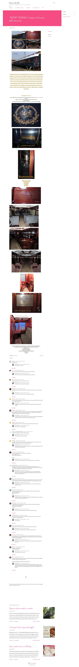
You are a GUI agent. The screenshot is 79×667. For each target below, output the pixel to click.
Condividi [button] (50, 31)
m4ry (13, 370)
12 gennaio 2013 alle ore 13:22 (24, 382)
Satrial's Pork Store (38, 97)
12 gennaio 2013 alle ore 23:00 (24, 482)
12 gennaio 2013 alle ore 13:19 (24, 364)
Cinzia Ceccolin (17, 364)
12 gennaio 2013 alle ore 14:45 (28, 431)
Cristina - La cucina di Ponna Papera (17, 431)
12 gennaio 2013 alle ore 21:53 (18, 489)
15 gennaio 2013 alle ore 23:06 (24, 563)
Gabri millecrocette (15, 465)
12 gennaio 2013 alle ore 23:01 (24, 495)
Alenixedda (14, 388)
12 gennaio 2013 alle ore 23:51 (19, 525)
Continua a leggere (36, 621)
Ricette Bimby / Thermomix (19, 7)
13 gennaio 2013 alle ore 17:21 (24, 550)
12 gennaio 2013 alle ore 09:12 (19, 379)
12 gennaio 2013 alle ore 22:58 (24, 470)
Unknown (13, 440)
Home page (11, 7)
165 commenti (16, 640)
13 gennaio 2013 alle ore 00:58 (18, 534)
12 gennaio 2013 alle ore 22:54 (24, 444)
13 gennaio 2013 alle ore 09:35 (24, 519)
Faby (12, 478)
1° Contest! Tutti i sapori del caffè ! (21, 627)
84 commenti (16, 621)
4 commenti (16, 659)
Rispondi (13, 368)
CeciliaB (13, 422)
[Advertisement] (24, 593)
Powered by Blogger (32, 663)
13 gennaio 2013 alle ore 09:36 (24, 528)
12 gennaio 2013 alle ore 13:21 (24, 373)
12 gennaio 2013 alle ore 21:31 (18, 478)
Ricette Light (28, 7)
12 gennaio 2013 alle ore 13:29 (24, 425)
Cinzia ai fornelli (14, 3)
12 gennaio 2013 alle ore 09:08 (18, 370)
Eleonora (13, 546)
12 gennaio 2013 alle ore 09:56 (20, 388)
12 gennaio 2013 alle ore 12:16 (19, 422)
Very (12, 489)
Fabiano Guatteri (14, 515)
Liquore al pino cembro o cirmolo (21, 608)
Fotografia (49, 36)
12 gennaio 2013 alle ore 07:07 (20, 361)
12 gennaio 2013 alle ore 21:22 (23, 465)
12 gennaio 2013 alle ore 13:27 (24, 415)
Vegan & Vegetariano (36, 7)
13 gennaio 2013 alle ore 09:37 (24, 539)
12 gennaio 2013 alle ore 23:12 (22, 515)
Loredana (13, 361)
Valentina (13, 410)
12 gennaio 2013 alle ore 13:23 (24, 392)
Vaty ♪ (13, 525)
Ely (12, 534)
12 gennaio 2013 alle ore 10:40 (20, 410)
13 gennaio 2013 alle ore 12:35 (20, 546)
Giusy (13, 379)
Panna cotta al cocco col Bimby (20, 646)
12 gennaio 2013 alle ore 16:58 (20, 440)
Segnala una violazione (66, 16)
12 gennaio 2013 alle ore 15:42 (24, 434)
